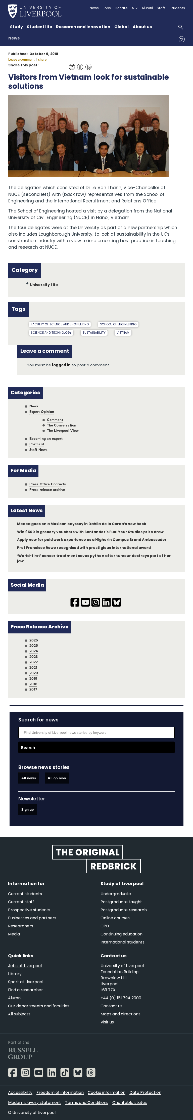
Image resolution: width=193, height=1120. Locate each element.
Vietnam (123, 332)
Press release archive (47, 489)
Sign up (27, 809)
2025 (33, 645)
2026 (33, 640)
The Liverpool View (63, 430)
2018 (33, 683)
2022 (33, 662)
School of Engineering (118, 324)
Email (70, 64)
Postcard (36, 444)
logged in (61, 365)
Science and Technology (51, 332)
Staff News (38, 449)
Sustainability (94, 332)
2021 (33, 667)
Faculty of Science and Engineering (60, 324)
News (14, 38)
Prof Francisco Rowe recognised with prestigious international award (84, 548)
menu (182, 39)
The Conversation (61, 425)
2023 (33, 656)
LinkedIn (87, 64)
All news (28, 778)
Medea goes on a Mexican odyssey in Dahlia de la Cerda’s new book (81, 524)
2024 (33, 651)
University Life (44, 285)
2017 (33, 689)
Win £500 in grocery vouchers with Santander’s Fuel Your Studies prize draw (90, 532)
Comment (55, 419)
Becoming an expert (46, 438)
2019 (33, 678)
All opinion (57, 778)
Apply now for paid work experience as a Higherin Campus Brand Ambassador (92, 540)
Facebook (78, 64)
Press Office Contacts (47, 484)
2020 (33, 672)
